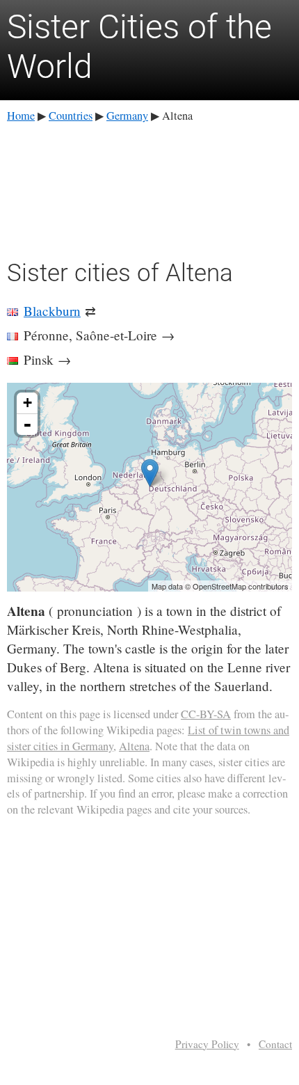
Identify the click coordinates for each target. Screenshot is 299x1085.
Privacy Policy (207, 1044)
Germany (127, 115)
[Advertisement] (149, 188)
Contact (275, 1044)
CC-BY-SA (206, 714)
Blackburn (52, 310)
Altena (134, 746)
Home (21, 115)
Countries (70, 115)
